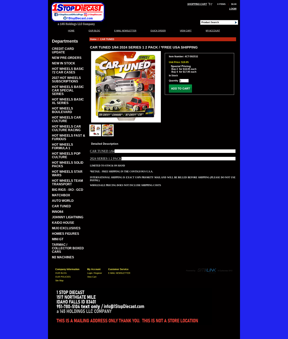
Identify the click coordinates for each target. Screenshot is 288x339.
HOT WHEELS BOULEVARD (62, 110)
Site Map (59, 280)
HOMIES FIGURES (65, 233)
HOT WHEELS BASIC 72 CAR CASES (68, 70)
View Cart (186, 30)
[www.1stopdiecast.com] (77, 26)
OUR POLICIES (63, 277)
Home (71, 30)
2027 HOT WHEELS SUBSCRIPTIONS (66, 79)
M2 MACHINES (63, 257)
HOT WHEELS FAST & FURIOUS (68, 137)
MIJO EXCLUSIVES (66, 228)
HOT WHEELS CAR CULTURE (66, 119)
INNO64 (57, 211)
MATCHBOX (61, 195)
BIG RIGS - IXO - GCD (67, 189)
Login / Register (94, 273)
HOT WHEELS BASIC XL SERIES (68, 101)
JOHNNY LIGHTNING (67, 217)
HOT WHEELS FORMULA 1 (62, 146)
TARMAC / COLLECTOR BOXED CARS (68, 248)
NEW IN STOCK (63, 63)
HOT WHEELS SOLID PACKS (67, 164)
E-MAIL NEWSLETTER (125, 30)
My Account (213, 30)
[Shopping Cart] (210, 4)
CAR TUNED (61, 206)
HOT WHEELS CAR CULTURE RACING (66, 128)
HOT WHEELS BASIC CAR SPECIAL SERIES (68, 90)
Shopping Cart (197, 4)
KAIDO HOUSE (63, 222)
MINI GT (57, 239)
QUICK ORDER (158, 30)
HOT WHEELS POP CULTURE (66, 155)
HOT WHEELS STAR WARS (67, 173)
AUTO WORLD (63, 200)
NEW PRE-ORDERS (67, 57)
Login (232, 8)
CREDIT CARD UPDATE (63, 50)
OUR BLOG (94, 30)
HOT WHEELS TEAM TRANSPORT (67, 182)
